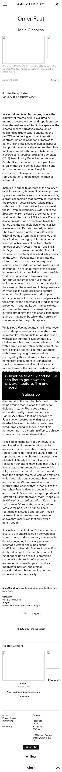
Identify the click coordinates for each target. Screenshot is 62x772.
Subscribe (31, 394)
